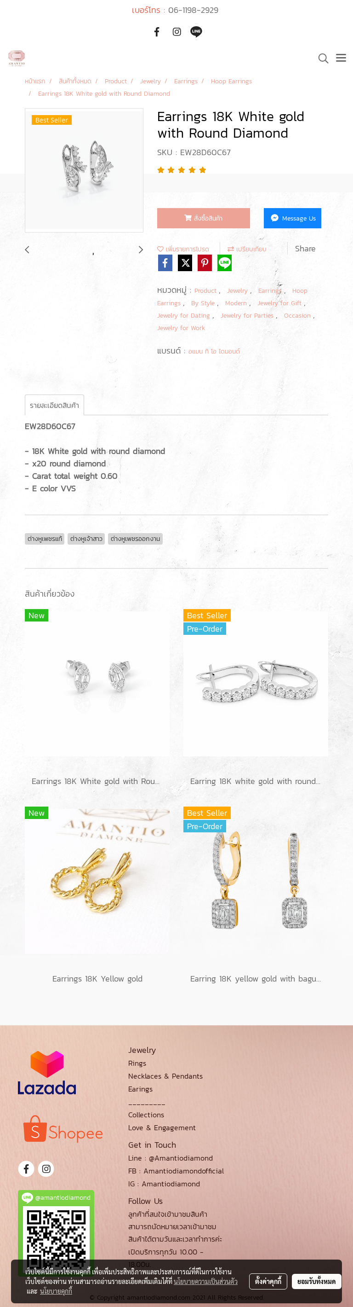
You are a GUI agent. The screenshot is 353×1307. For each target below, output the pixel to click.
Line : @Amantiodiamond (170, 1157)
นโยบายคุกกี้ (56, 1291)
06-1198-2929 (193, 10)
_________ (146, 1101)
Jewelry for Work (181, 328)
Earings (140, 1088)
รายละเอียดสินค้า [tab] (54, 405)
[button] (320, 58)
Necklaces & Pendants (165, 1075)
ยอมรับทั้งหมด (316, 1281)
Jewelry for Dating (184, 315)
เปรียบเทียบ (250, 249)
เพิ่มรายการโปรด (186, 249)
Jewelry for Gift (280, 303)
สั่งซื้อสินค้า (207, 218)
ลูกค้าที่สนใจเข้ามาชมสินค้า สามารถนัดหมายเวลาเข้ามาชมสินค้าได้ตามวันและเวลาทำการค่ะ (175, 1226)
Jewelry (238, 291)
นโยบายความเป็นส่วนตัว (206, 1281)
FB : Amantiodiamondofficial (176, 1170)
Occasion (298, 315)
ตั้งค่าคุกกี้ (268, 1281)
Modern (237, 303)
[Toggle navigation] (341, 58)
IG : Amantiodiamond (164, 1183)
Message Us (298, 218)
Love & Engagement (162, 1127)
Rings (137, 1063)
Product (206, 291)
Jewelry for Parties (248, 315)
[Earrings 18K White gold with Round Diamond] (84, 171)
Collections (146, 1114)
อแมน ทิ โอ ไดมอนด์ (214, 351)
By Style (204, 303)
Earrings (271, 291)
